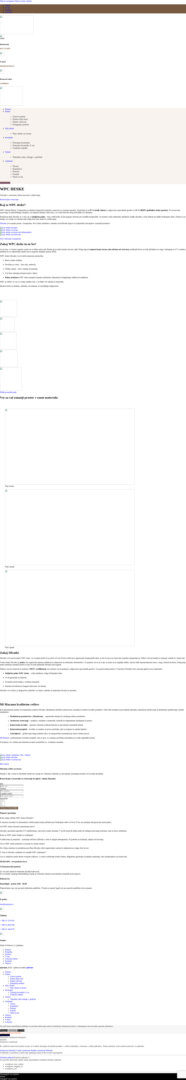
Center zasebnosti (7, 1033)
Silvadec (3, 223)
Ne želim (20, 1030)
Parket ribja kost (20, 119)
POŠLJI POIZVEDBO (9, 808)
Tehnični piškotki (7, 1057)
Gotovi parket (19, 116)
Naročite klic (5, 183)
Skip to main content (23, 1)
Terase (16, 166)
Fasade (16, 174)
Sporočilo (4, 798)
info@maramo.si (6, 904)
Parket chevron (19, 122)
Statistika (12, 1050)
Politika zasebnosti (38, 1050)
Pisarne (16, 171)
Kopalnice (17, 169)
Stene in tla (18, 177)
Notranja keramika (21, 142)
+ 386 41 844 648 (7, 925)
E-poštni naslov (6, 793)
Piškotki (18, 1033)
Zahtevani (4, 1050)
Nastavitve (12, 1030)
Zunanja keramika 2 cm (23, 145)
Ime (1, 784)
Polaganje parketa (21, 124)
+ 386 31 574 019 (7, 921)
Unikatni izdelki (20, 148)
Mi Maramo (4, 738)
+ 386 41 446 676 (7, 929)
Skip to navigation (7, 1)
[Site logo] (16, 34)
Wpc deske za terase (22, 133)
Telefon (3, 789)
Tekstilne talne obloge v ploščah (27, 157)
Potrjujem (4, 1030)
